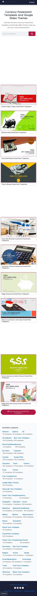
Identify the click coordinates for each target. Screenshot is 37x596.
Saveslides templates (20, 585)
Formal (18, 471)
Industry (24, 496)
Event (18, 465)
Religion (7, 554)
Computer (19, 452)
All (27, 433)
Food (7, 471)
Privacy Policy (18, 591)
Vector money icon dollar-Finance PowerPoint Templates (17, 377)
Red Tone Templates (20, 548)
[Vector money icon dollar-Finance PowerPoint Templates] (18, 354)
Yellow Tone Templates (21, 573)
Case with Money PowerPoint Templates (15, 158)
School (18, 554)
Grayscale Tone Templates (12, 490)
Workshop (7, 573)
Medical (29, 509)
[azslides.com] (9, 2)
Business (20, 445)
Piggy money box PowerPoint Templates (15, 294)
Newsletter (17, 522)
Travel (7, 567)
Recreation (7, 548)
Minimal (17, 516)
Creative (8, 458)
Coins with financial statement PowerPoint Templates (16, 239)
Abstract (7, 433)
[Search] (32, 34)
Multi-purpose (28, 516)
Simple (28, 554)
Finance (29, 465)
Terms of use (8, 591)
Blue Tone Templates (21, 439)
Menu (32, 2)
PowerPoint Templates (10, 535)
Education (7, 465)
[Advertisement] (18, 60)
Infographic (7, 503)
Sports (17, 560)
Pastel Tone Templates (10, 528)
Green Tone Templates (10, 496)
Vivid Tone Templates (21, 567)
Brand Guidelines (8, 445)
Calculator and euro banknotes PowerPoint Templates (16, 267)
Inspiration (17, 503)
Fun (18, 477)
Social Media (6, 560)
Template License (29, 591)
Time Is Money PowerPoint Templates (14, 184)
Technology (26, 560)
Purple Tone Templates (11, 541)
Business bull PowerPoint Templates (14, 132)
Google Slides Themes (10, 484)
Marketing (7, 509)
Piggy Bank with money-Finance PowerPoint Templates (16, 404)
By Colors (7, 452)
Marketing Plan (18, 509)
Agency (17, 433)
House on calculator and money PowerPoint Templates (16, 320)
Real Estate (25, 541)
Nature (7, 522)
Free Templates (8, 477)
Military (7, 516)
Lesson (27, 503)
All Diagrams (7, 439)
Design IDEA (19, 458)
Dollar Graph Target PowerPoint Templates (16, 106)
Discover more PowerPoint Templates (19, 412)
